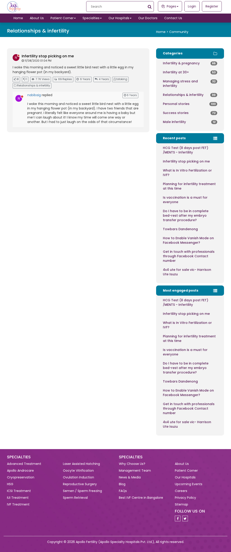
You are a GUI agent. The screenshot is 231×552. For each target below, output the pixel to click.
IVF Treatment (18, 504)
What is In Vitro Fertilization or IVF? (187, 172)
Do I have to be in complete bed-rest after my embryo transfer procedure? (185, 215)
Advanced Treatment (24, 464)
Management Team (135, 470)
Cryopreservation (20, 477)
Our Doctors (147, 18)
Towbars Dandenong (180, 229)
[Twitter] (185, 518)
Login (192, 6)
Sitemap (181, 504)
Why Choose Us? (132, 464)
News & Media (130, 477)
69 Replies (65, 79)
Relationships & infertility (189, 95)
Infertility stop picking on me (48, 56)
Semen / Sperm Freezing (82, 491)
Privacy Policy (185, 497)
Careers (181, 491)
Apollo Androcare (20, 470)
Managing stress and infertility (189, 83)
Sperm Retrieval (75, 497)
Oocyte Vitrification (78, 470)
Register (212, 6)
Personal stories (189, 104)
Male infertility (189, 122)
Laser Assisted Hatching (81, 464)
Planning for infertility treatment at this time (189, 186)
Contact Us (173, 18)
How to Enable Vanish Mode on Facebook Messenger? (188, 240)
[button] (170, 6)
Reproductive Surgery (80, 484)
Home (18, 18)
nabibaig (34, 95)
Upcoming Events (188, 484)
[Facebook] (178, 518)
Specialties (91, 18)
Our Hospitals (119, 18)
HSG (10, 484)
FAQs (123, 491)
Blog (122, 484)
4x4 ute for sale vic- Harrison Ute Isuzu (187, 271)
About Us (37, 18)
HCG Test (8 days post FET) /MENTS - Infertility (185, 150)
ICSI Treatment (19, 491)
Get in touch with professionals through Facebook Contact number (189, 256)
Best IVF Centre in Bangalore (141, 497)
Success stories (189, 113)
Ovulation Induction (78, 477)
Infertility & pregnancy (189, 63)
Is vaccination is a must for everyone (185, 199)
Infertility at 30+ (189, 72)
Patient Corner (62, 18)
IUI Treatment (18, 497)
